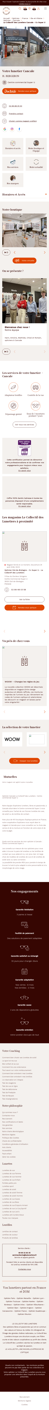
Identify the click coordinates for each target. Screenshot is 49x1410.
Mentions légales (8, 1135)
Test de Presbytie (8, 1092)
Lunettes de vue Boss (10, 1202)
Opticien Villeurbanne (35, 1305)
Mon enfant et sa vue (10, 1064)
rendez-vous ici (25, 4)
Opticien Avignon (26, 1308)
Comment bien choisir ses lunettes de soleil (19, 1058)
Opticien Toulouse (13, 1301)
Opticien (15, 18)
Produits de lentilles (10, 1238)
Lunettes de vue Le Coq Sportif (14, 1208)
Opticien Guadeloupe (37, 1311)
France (25, 18)
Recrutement (7, 1119)
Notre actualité (36, 167)
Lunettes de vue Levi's (10, 1212)
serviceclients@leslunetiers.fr (24, 1255)
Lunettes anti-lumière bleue (13, 1215)
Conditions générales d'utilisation (15, 1144)
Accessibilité (7, 1150)
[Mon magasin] (29, 8)
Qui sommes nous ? (10, 1112)
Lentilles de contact (10, 1231)
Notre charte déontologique (13, 1131)
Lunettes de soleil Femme (12, 1193)
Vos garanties (7, 1125)
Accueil (6, 18)
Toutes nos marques (10, 1218)
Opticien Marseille (24, 1298)
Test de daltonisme (9, 1089)
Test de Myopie (8, 1096)
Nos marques (13, 183)
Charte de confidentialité (11, 1141)
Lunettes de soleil (9, 1189)
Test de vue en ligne (10, 1086)
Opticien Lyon (38, 1298)
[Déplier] (46, 194)
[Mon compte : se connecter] (38, 8)
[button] (34, 8)
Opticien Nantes (28, 1301)
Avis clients (6, 1147)
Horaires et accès (12, 148)
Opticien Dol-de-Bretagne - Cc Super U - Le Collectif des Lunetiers (24, 571)
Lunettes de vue (8, 1170)
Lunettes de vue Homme (11, 1177)
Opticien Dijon (12, 1308)
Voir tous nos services (24, 425)
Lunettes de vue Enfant (11, 1180)
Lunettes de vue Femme (11, 1173)
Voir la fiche (24, 599)
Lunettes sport (8, 1186)
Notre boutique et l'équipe (36, 149)
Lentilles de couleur (10, 1235)
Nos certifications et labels (12, 1122)
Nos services (12, 167)
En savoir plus (24, 470)
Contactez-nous (8, 1116)
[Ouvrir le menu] (45, 8)
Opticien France (20, 1311)
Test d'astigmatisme (10, 1099)
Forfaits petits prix (9, 1183)
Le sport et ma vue (9, 1061)
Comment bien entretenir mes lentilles (17, 1077)
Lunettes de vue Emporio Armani (15, 1205)
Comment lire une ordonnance (14, 1067)
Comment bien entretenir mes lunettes (17, 1073)
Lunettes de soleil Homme (12, 1196)
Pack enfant (6, 1154)
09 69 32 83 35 (24, 1253)
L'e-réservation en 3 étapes (12, 1080)
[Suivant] (44, 631)
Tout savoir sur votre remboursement (16, 1070)
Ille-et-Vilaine (36, 18)
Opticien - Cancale (11, 20)
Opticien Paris (9, 1298)
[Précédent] (4, 631)
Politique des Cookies (10, 1138)
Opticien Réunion (24, 1314)
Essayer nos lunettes (29, 761)
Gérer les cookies (9, 1157)
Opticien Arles (19, 1305)
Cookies (24, 1405)
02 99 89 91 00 (15, 106)
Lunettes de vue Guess (11, 1199)
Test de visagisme (9, 1083)
